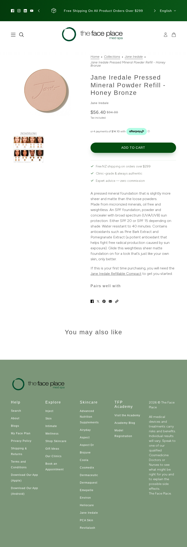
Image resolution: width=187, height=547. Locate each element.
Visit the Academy (127, 415)
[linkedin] (25, 10)
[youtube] (31, 10)
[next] (155, 10)
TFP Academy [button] (123, 404)
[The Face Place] (93, 34)
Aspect (85, 437)
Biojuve (85, 452)
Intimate (51, 426)
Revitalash (87, 527)
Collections (112, 57)
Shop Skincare (56, 441)
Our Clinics (53, 456)
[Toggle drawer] (13, 34)
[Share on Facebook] (92, 301)
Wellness (52, 433)
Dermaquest (88, 482)
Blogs (15, 425)
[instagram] (18, 10)
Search (16, 410)
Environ (85, 497)
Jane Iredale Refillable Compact (116, 273)
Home (95, 57)
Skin (48, 418)
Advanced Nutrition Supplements (89, 416)
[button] (116, 301)
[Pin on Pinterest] (103, 301)
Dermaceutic (89, 475)
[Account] (165, 34)
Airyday (85, 430)
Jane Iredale (134, 57)
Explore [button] (53, 402)
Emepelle (87, 490)
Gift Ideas (52, 448)
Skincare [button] (89, 402)
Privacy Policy (21, 441)
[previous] (39, 10)
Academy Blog (124, 423)
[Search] (21, 34)
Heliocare (87, 505)
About (15, 418)
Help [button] (16, 402)
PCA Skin (86, 520)
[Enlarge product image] (47, 91)
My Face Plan (21, 433)
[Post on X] (98, 301)
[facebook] (12, 10)
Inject (49, 411)
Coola (84, 460)
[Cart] (173, 34)
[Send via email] (110, 301)
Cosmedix (87, 467)
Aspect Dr (87, 445)
